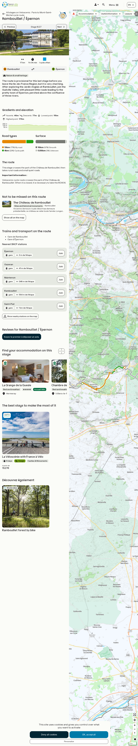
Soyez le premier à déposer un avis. (21, 336)
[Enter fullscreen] (135, 715)
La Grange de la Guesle (16, 385)
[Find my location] (135, 720)
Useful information (109, 14)
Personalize (69, 741)
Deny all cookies (49, 734)
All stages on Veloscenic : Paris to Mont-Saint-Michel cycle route (29, 13)
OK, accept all (89, 734)
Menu (112, 4)
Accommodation (86, 14)
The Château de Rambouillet (32, 202)
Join (61, 253)
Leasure (128, 14)
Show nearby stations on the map (22, 316)
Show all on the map (14, 217)
